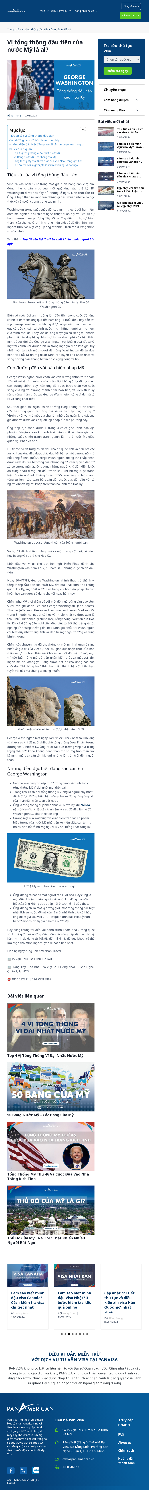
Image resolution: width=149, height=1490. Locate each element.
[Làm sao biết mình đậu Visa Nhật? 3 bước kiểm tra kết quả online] (106, 179)
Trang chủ (13, 29)
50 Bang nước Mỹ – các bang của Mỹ (34, 157)
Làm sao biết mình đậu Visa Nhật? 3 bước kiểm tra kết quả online (129, 178)
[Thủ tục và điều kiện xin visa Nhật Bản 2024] (106, 135)
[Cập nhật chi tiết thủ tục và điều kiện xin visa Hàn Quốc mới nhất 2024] (106, 194)
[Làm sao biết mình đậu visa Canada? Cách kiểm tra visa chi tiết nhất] (106, 165)
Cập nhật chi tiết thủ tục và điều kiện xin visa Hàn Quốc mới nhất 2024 (130, 192)
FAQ (121, 1434)
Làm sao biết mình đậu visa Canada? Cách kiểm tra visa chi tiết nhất (129, 163)
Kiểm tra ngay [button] (117, 71)
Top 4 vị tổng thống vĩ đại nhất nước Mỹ (36, 153)
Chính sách (126, 1451)
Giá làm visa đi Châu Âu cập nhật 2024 (130, 204)
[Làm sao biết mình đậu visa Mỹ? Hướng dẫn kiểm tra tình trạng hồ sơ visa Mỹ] (106, 150)
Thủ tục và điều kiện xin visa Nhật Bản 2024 (130, 132)
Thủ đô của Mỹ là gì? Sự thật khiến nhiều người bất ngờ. (45, 165)
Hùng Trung (14, 115)
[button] (131, 6)
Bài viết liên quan (20, 149)
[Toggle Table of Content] (81, 130)
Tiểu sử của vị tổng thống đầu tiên (31, 135)
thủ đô (85, 805)
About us (124, 1442)
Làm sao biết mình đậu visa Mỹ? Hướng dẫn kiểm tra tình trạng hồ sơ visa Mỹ (130, 148)
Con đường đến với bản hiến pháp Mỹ (34, 140)
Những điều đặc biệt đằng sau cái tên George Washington (47, 144)
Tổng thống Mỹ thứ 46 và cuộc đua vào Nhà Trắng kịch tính (47, 161)
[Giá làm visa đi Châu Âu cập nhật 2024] (106, 209)
